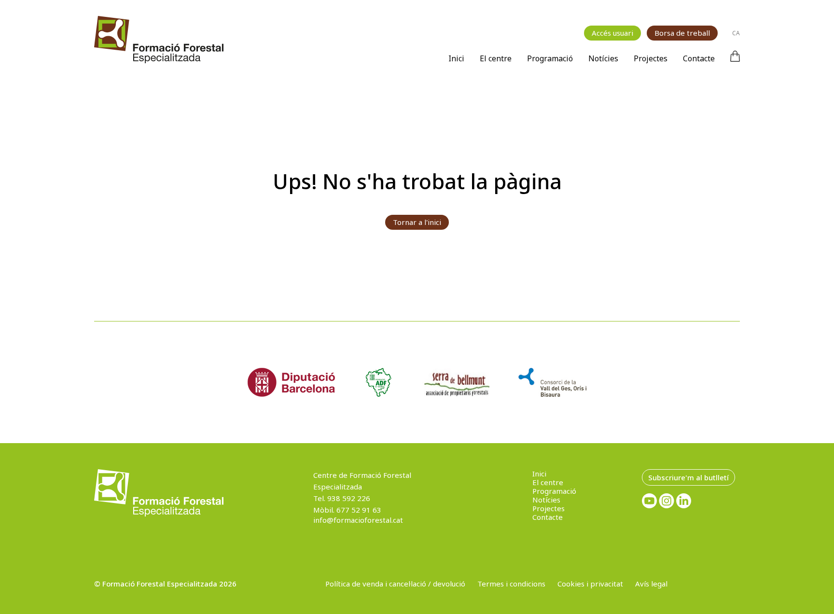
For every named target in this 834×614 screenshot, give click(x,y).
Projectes (650, 58)
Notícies (603, 58)
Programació (550, 58)
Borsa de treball (682, 33)
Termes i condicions (511, 583)
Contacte (699, 58)
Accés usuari (612, 33)
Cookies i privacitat (590, 583)
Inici (456, 58)
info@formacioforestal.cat (358, 520)
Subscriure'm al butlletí (688, 477)
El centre (496, 58)
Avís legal (651, 583)
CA (736, 33)
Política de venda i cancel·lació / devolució (395, 583)
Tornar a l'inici (417, 222)
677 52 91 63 (358, 510)
